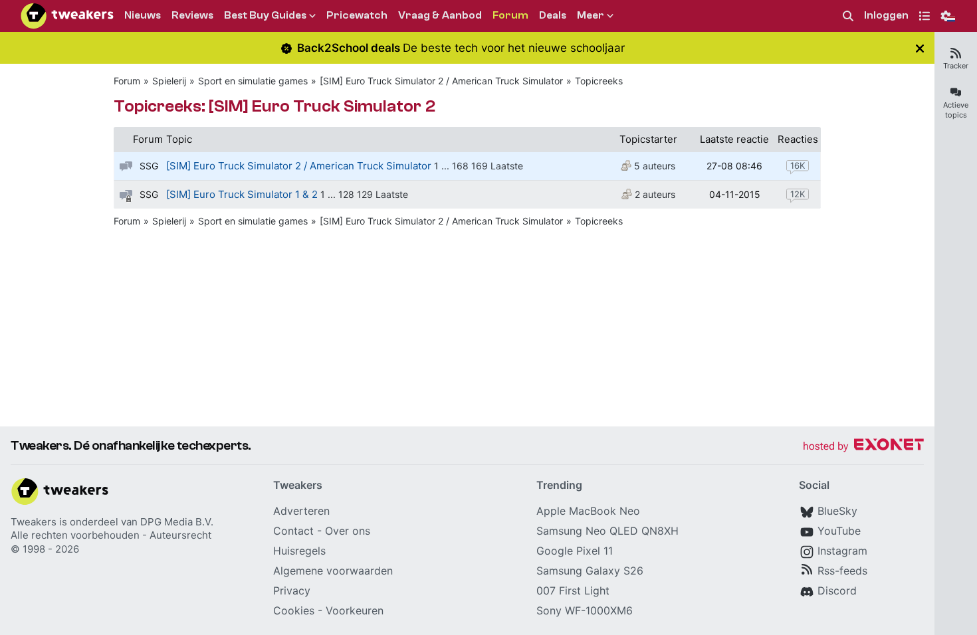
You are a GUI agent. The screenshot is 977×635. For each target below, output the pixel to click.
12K (797, 194)
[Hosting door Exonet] (863, 446)
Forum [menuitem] (510, 15)
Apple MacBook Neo (588, 510)
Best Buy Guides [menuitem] (265, 15)
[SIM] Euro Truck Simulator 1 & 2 (242, 194)
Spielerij (169, 80)
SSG (149, 165)
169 (479, 165)
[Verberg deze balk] (919, 48)
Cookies (293, 610)
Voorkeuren (354, 610)
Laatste (506, 165)
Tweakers (33, 521)
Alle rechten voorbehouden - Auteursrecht (111, 535)
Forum (127, 80)
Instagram (842, 550)
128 (346, 194)
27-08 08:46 (734, 165)
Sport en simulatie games (253, 80)
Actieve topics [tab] (955, 110)
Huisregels (299, 550)
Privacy (291, 590)
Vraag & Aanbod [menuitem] (440, 15)
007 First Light (572, 590)
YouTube (839, 530)
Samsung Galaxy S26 (589, 570)
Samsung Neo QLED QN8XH (607, 530)
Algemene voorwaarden (333, 570)
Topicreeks (599, 80)
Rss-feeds (842, 570)
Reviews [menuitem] (192, 15)
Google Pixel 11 (574, 550)
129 (365, 194)
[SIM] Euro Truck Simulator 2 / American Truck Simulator (441, 80)
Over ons (347, 530)
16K (797, 165)
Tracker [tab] (955, 65)
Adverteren (301, 510)
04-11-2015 (734, 194)
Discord (837, 590)
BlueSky (837, 510)
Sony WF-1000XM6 (584, 610)
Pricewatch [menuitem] (356, 15)
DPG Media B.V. (176, 521)
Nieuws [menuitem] (142, 15)
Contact (293, 530)
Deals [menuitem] (552, 15)
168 (460, 165)
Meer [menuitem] (590, 15)
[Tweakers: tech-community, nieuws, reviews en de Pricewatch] (67, 16)
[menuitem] (848, 16)
